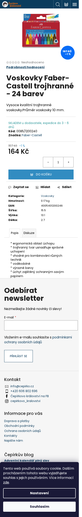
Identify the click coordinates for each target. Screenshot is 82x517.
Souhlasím (39, 506)
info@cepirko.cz (22, 386)
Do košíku (44, 174)
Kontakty (10, 436)
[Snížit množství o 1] (48, 162)
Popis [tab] (15, 233)
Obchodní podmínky (19, 426)
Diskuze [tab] (29, 233)
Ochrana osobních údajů (22, 431)
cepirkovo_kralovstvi (25, 401)
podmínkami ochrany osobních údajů (38, 339)
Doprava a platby (16, 421)
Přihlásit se (18, 356)
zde (6, 482)
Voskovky (47, 196)
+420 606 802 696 (24, 391)
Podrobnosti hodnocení (25, 67)
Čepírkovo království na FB (30, 396)
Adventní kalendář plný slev (26, 460)
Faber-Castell (32, 135)
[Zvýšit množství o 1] (68, 162)
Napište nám (13, 440)
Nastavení (39, 493)
